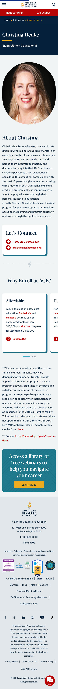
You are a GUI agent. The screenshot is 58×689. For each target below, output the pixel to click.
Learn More (29, 485)
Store (39, 578)
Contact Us (29, 542)
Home (7, 20)
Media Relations (39, 585)
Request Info (14, 13)
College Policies (29, 603)
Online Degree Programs (19, 578)
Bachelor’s (25, 313)
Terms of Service (29, 661)
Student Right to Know (29, 591)
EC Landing (18, 20)
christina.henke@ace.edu (27, 247)
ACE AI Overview (29, 669)
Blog (24, 585)
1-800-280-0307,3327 (26, 241)
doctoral (26, 326)
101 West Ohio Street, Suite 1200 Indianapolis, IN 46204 (29, 529)
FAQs (49, 578)
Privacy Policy (11, 661)
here (20, 429)
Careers (14, 585)
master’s (11, 317)
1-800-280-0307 (29, 537)
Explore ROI (19, 338)
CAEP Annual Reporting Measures (29, 597)
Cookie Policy (47, 661)
